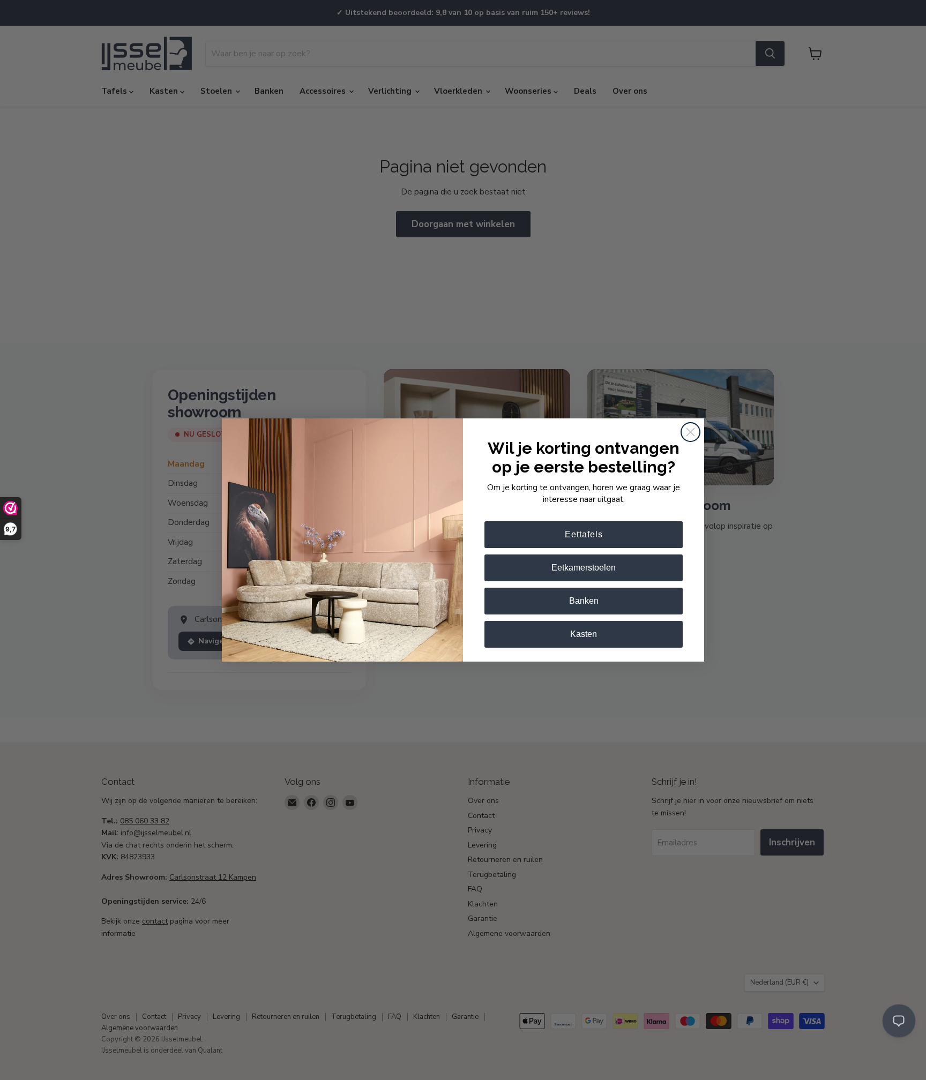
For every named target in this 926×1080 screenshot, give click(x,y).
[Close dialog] (690, 432)
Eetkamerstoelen (583, 567)
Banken (584, 600)
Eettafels (584, 534)
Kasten (583, 634)
